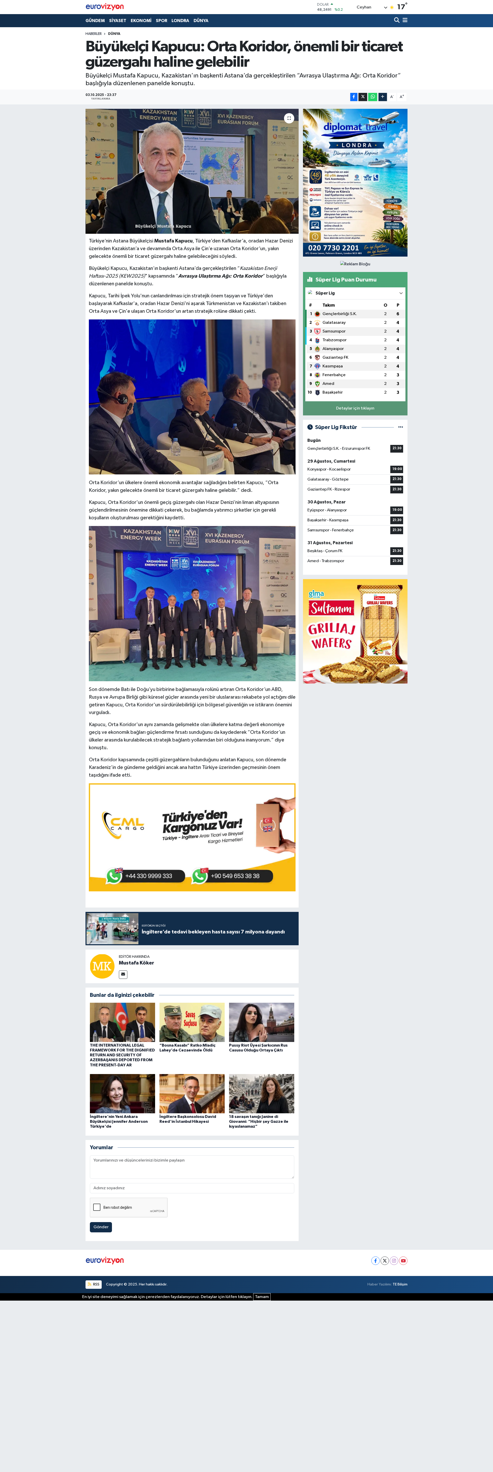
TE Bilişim (400, 1284)
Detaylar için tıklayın (355, 408)
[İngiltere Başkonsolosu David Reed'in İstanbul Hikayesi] (192, 1093)
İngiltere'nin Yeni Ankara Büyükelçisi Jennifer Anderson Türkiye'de (119, 1121)
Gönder (101, 1227)
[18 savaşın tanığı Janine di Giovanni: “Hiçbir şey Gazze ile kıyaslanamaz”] (261, 1093)
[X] (385, 1260)
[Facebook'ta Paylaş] (353, 97)
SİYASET (117, 20)
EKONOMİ (141, 20)
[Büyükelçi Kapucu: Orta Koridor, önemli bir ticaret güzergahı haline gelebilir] (192, 171)
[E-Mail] (123, 974)
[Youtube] (403, 1260)
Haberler (94, 34)
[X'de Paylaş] (362, 97)
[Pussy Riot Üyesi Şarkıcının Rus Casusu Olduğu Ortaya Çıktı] (261, 1022)
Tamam (262, 1297)
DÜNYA (201, 20)
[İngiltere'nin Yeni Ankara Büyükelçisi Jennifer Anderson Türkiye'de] (122, 1093)
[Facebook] (375, 1260)
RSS (95, 1284)
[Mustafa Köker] (102, 966)
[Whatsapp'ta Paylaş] (372, 97)
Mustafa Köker (136, 963)
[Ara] (397, 20)
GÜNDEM (95, 20)
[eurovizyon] (105, 7)
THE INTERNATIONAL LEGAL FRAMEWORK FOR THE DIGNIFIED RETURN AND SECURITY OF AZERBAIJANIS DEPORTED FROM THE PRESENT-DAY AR (122, 1055)
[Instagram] (394, 1260)
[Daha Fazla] (382, 97)
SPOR (161, 20)
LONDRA (180, 20)
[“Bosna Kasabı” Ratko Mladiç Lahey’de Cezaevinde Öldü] (192, 1022)
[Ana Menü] (404, 20)
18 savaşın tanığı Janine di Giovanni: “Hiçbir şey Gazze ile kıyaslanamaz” (258, 1121)
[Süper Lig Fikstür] (400, 427)
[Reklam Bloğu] (355, 182)
